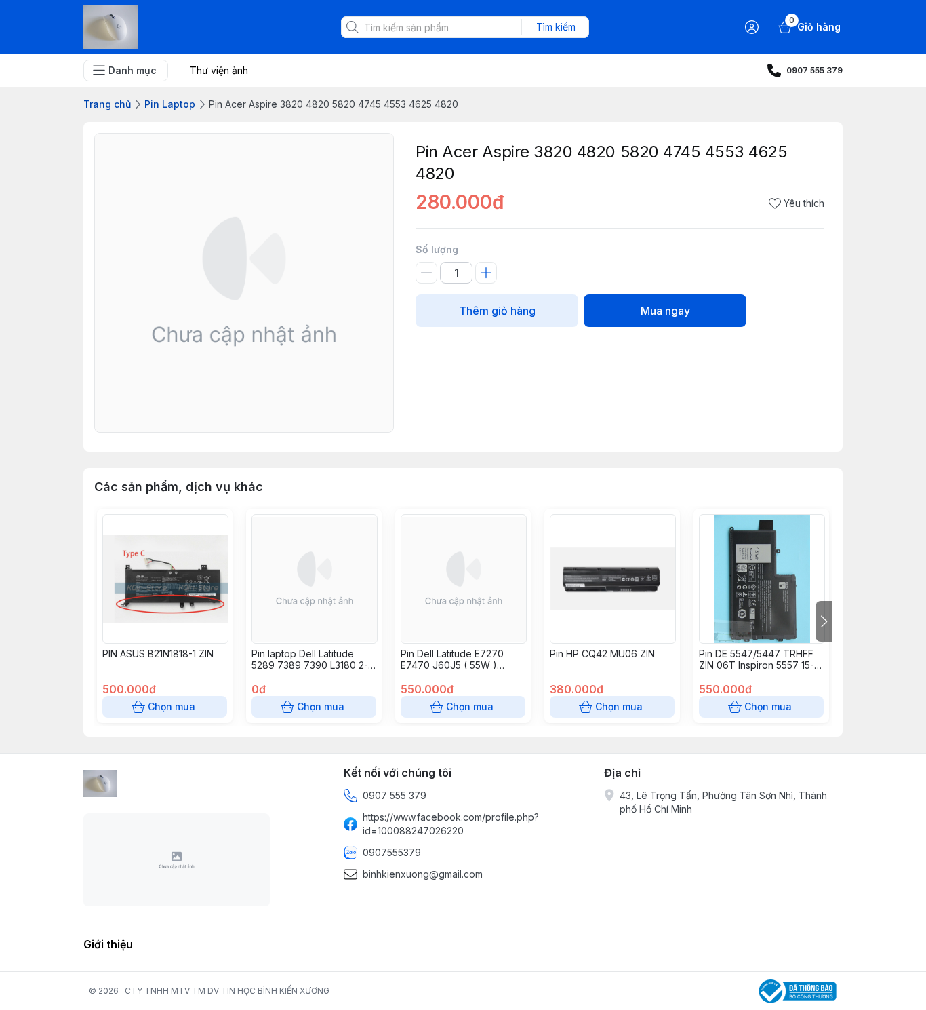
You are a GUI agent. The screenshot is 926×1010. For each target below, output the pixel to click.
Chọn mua (171, 706)
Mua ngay (665, 310)
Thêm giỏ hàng (497, 310)
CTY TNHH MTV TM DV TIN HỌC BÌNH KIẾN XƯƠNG (227, 991)
